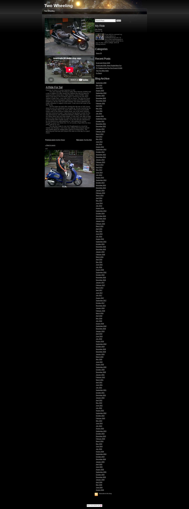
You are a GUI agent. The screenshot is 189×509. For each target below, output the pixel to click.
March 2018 (99, 313)
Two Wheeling (58, 5)
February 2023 (100, 418)
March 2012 (99, 134)
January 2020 (100, 354)
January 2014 (100, 190)
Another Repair (55, 140)
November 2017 (101, 306)
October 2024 (100, 457)
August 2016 (100, 270)
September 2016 (101, 272)
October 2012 (100, 152)
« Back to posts (50, 145)
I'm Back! (99, 73)
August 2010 (100, 90)
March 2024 (99, 441)
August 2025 (100, 469)
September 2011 (101, 119)
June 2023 (99, 423)
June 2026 (99, 487)
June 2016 (99, 264)
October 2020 (100, 370)
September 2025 (101, 472)
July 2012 (99, 144)
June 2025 (99, 467)
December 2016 (101, 280)
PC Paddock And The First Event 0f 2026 (109, 68)
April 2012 (99, 137)
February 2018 (100, 311)
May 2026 (99, 485)
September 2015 (101, 242)
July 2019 (99, 339)
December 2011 (101, 126)
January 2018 (100, 308)
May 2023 (99, 421)
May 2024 (99, 444)
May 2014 (99, 200)
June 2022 (99, 405)
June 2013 (99, 172)
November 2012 (101, 154)
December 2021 (101, 395)
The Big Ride (84, 140)
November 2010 (101, 98)
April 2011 (99, 106)
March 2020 (99, 357)
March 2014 (99, 195)
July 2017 (99, 295)
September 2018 (101, 326)
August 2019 (100, 341)
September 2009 (101, 83)
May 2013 (99, 170)
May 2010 (99, 85)
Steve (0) (99, 53)
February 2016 (100, 254)
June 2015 (99, 234)
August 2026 (100, 490)
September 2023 (101, 431)
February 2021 (100, 377)
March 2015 (99, 226)
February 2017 (100, 285)
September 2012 (101, 149)
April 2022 (99, 400)
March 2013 (99, 165)
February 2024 (100, 439)
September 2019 (101, 344)
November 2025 (101, 477)
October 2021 (100, 393)
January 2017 (100, 282)
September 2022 (101, 413)
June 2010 (99, 88)
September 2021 (101, 390)
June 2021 (99, 385)
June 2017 (99, 293)
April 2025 (99, 464)
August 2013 (100, 177)
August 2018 (100, 323)
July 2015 (99, 236)
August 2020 (100, 364)
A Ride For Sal (54, 87)
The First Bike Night (102, 71)
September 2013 (101, 180)
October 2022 (100, 416)
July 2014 (99, 206)
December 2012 (101, 157)
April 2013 (99, 167)
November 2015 (101, 247)
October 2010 (100, 95)
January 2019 (100, 331)
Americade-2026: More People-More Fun (109, 65)
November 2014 (101, 216)
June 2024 (99, 446)
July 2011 (99, 113)
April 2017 (99, 290)
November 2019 (101, 349)
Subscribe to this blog (105, 493)
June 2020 (99, 362)
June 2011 (99, 111)
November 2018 (101, 328)
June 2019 (99, 336)
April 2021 (99, 382)
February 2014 (100, 193)
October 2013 (100, 183)
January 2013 (100, 160)
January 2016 (100, 252)
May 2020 (99, 359)
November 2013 (101, 185)
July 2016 (99, 267)
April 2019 (99, 334)
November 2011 (101, 124)
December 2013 (101, 188)
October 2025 (100, 475)
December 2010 (101, 101)
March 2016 (99, 257)
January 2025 (100, 462)
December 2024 (101, 459)
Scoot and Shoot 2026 (103, 63)
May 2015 (99, 231)
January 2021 (100, 375)
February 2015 (100, 224)
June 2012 (99, 142)
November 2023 (101, 436)
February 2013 (100, 162)
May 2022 (99, 403)
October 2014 (100, 213)
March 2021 (99, 380)
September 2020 (101, 367)
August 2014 (100, 208)
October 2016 (100, 275)
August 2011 (100, 116)
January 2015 (100, 221)
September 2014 (101, 211)
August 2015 (100, 239)
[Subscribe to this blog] (96, 494)
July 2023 (99, 426)
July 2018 (99, 321)
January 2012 (100, 129)
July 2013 (99, 175)
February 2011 (100, 103)
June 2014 (99, 203)
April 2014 (99, 198)
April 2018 (99, 316)
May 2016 (99, 262)
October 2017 (100, 303)
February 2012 (100, 131)
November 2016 (101, 277)
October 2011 (100, 121)
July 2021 (99, 387)
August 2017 (100, 298)
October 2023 (100, 434)
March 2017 (99, 288)
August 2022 (100, 410)
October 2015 (100, 244)
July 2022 (99, 408)
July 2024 (99, 449)
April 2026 (99, 482)
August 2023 (100, 428)
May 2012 (99, 139)
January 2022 (100, 398)
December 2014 (101, 218)
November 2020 (101, 372)
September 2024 (101, 454)
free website (94, 505)
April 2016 (99, 259)
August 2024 (100, 451)
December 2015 (101, 249)
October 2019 (100, 346)
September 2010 (101, 93)
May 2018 (99, 318)
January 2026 (100, 480)
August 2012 (100, 147)
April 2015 (99, 229)
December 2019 (101, 352)
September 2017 (101, 300)
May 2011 (99, 108)
